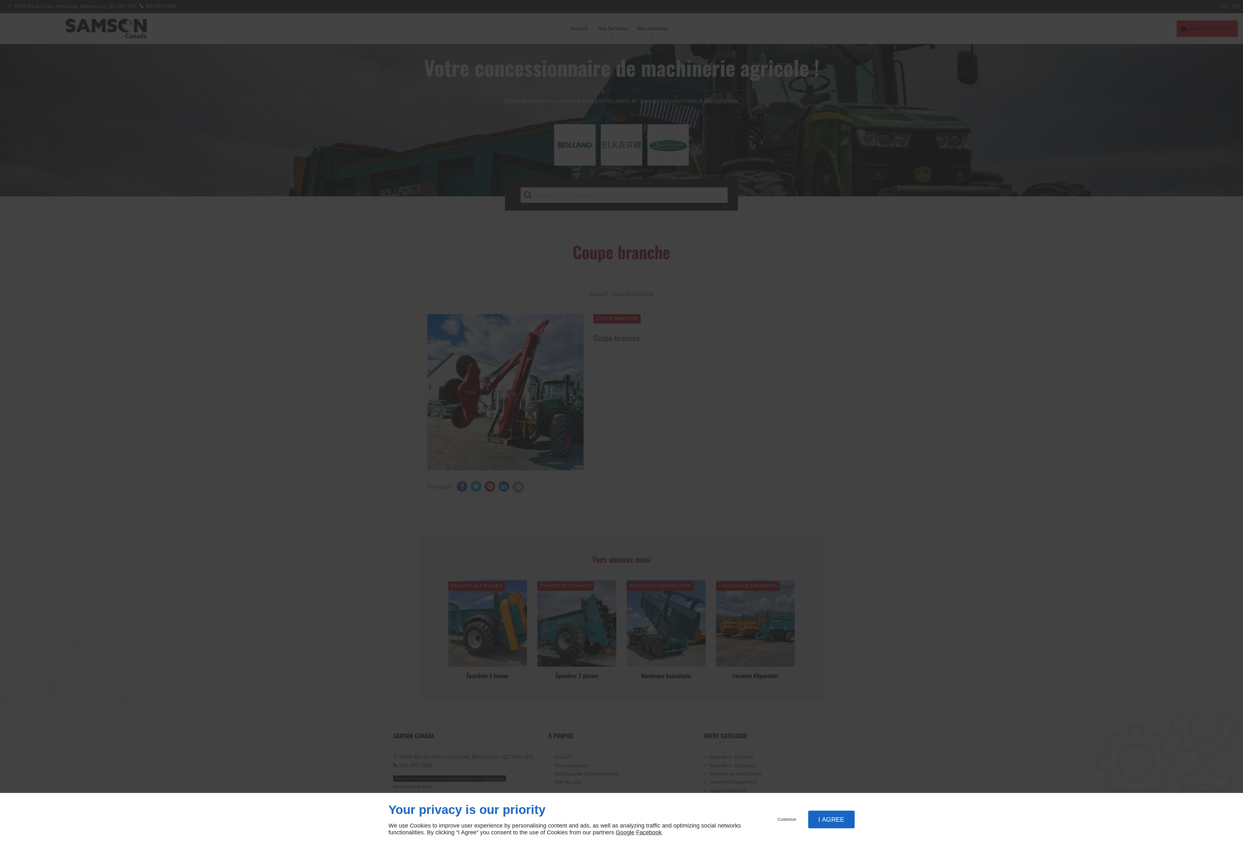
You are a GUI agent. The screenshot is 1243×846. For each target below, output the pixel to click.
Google (625, 832)
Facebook (649, 832)
